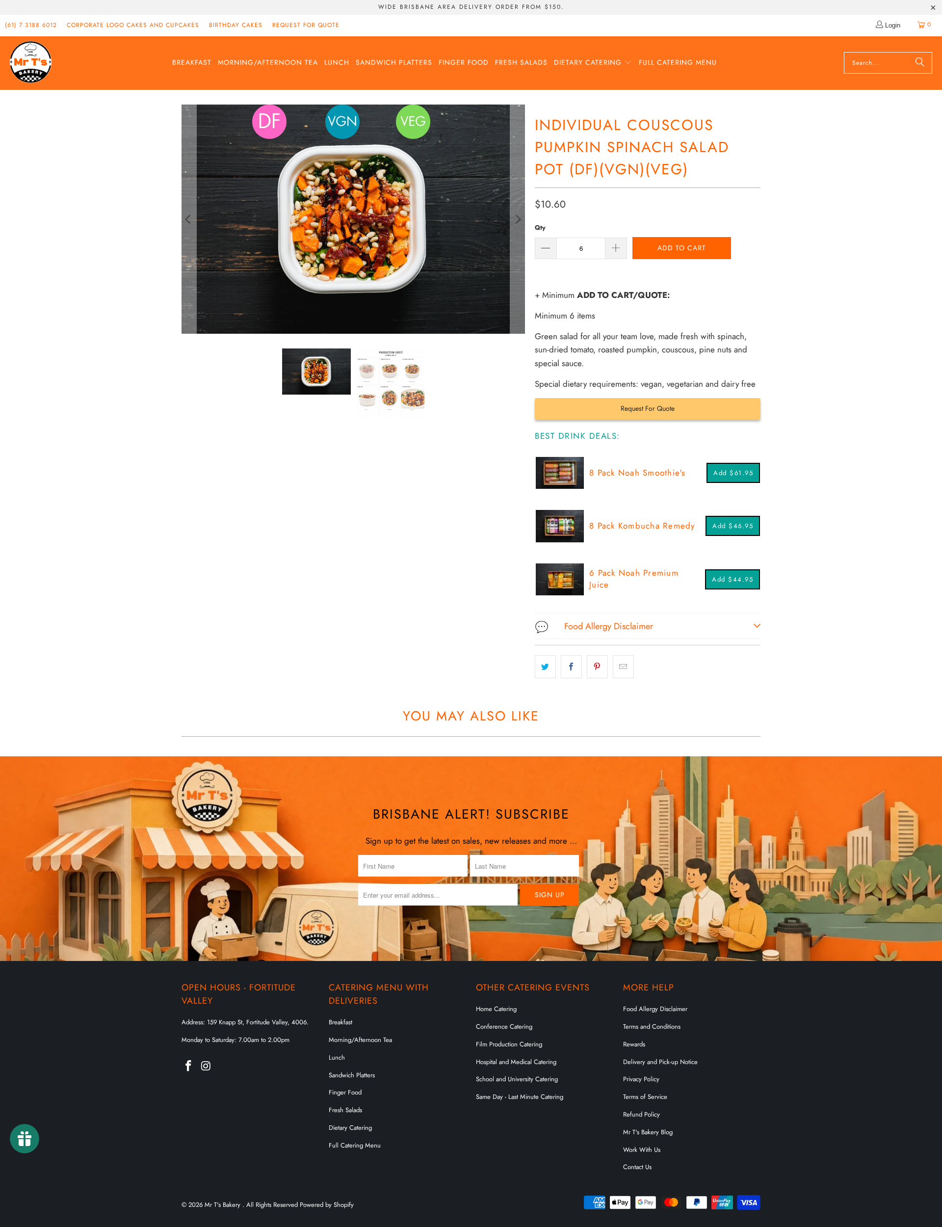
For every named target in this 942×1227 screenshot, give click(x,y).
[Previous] (189, 219)
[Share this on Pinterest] (597, 666)
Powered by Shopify (327, 1204)
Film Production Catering (509, 1044)
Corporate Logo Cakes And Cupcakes (133, 25)
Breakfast (340, 1022)
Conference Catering (504, 1026)
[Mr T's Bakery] (31, 63)
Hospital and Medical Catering (516, 1062)
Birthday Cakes (235, 25)
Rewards (634, 1044)
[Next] (517, 219)
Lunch (337, 1057)
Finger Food (345, 1092)
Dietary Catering (350, 1127)
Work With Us (641, 1149)
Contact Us (637, 1167)
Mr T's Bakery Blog (648, 1132)
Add (733, 473)
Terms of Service (645, 1096)
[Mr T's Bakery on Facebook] (189, 1066)
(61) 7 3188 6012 (31, 25)
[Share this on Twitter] (545, 666)
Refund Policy (641, 1114)
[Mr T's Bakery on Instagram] (206, 1066)
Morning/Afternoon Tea (360, 1039)
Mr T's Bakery (223, 1204)
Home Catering (496, 1009)
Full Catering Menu (355, 1145)
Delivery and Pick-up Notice (660, 1062)
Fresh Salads (345, 1110)
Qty (540, 227)
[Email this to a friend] (623, 666)
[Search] (920, 63)
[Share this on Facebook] (571, 666)
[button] (593, 63)
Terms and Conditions (651, 1026)
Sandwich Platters (352, 1075)
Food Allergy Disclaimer (655, 1009)
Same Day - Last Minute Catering (519, 1096)
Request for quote (306, 25)
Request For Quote (648, 408)
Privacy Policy (641, 1079)
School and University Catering (517, 1079)
